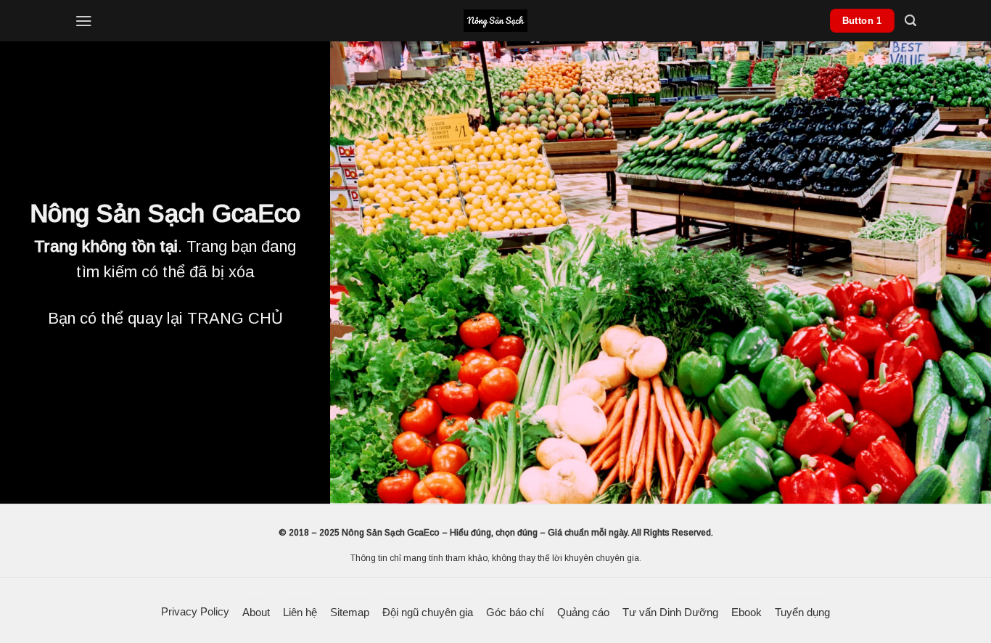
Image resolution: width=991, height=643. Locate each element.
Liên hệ (300, 612)
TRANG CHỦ (235, 318)
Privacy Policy (195, 612)
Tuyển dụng (802, 612)
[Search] (910, 21)
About (256, 612)
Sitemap (349, 612)
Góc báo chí (515, 612)
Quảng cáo (583, 612)
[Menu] (84, 20)
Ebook (746, 612)
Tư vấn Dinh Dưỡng (670, 612)
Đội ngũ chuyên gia (427, 612)
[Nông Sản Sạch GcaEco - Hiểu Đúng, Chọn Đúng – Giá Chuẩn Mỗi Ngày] (495, 20)
